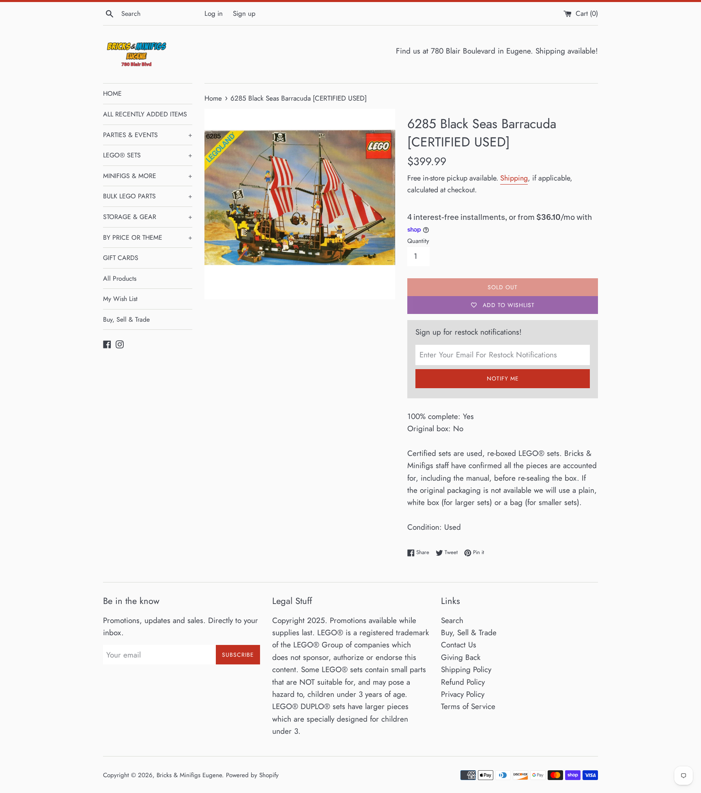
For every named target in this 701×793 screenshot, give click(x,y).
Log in (213, 13)
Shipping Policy (466, 669)
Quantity (418, 240)
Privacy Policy (462, 694)
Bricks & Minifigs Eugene (189, 775)
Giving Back (460, 657)
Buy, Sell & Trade (126, 319)
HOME (112, 93)
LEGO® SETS (147, 155)
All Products (119, 278)
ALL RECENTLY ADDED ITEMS (145, 114)
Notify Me (503, 378)
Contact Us (458, 644)
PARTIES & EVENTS (147, 135)
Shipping (514, 178)
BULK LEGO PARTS (147, 196)
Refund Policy (463, 682)
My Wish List (120, 298)
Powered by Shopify (252, 775)
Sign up (244, 13)
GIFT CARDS (120, 257)
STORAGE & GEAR (147, 216)
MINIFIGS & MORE (147, 176)
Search (452, 620)
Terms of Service (468, 706)
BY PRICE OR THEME (147, 237)
